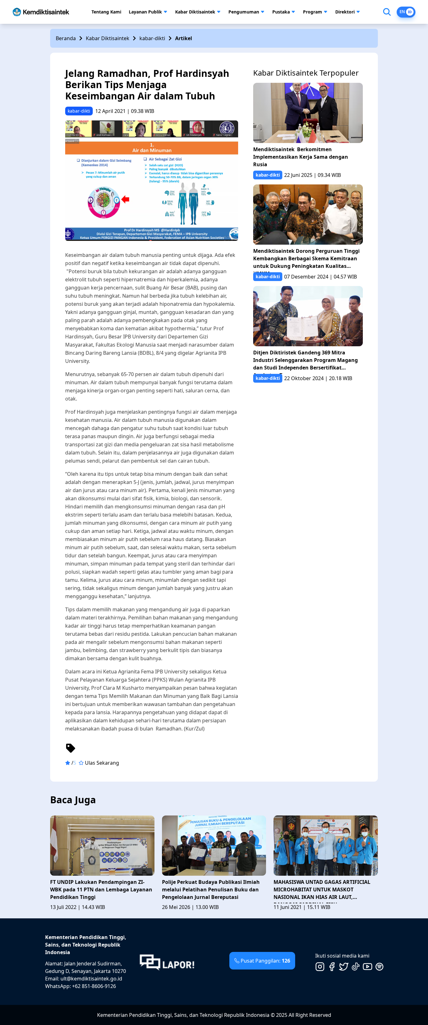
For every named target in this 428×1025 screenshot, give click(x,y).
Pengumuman (243, 12)
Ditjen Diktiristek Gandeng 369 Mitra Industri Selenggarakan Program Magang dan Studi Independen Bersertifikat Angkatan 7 (305, 361)
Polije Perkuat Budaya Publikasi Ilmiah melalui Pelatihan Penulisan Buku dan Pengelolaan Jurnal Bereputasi (211, 889)
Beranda (66, 38)
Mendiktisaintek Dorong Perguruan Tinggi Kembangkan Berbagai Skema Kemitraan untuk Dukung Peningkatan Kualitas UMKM (306, 259)
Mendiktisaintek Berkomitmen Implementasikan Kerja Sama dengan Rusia (300, 157)
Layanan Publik (145, 12)
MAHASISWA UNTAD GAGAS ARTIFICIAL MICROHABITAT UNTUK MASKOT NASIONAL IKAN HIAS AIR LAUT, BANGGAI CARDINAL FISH (322, 891)
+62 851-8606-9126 (94, 986)
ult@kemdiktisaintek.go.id (91, 978)
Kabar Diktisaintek (195, 12)
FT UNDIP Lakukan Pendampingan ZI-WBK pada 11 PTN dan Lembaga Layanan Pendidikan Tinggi (101, 889)
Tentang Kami (106, 12)
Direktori (345, 12)
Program (312, 12)
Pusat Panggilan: (265, 960)
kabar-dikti (152, 38)
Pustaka (281, 12)
